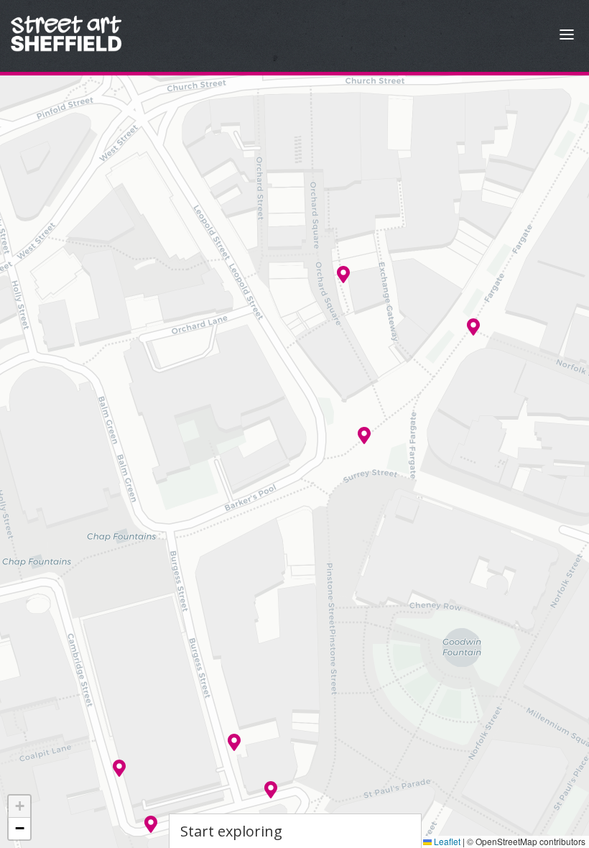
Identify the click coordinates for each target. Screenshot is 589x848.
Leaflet (446, 841)
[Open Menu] (566, 36)
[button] (364, 435)
